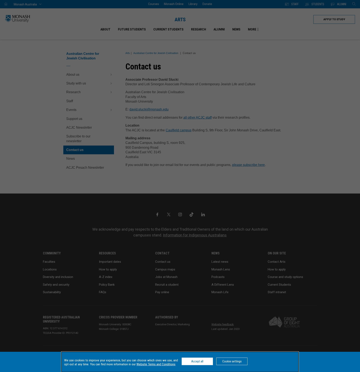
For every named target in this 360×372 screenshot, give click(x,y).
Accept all (197, 361)
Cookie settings (232, 361)
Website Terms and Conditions (155, 364)
